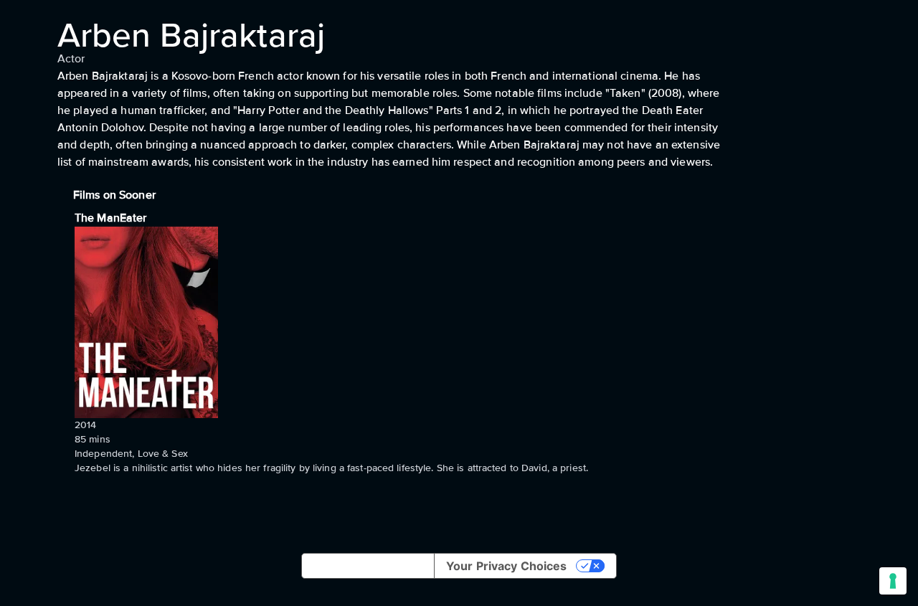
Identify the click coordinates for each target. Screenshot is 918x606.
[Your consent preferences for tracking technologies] (893, 581)
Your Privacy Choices (506, 566)
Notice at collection (367, 566)
